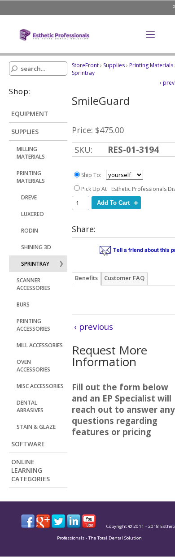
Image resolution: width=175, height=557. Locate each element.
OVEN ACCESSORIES (33, 365)
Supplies (114, 65)
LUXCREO (32, 214)
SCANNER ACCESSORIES (33, 284)
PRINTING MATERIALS (31, 177)
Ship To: (91, 175)
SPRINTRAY (35, 264)
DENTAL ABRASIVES (30, 406)
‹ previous (93, 326)
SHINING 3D (36, 247)
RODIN (29, 230)
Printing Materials (151, 65)
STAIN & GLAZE (36, 427)
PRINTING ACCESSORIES (33, 324)
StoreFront (85, 65)
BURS (23, 304)
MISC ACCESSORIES (40, 386)
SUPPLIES (25, 131)
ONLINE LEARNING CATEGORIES (30, 470)
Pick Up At (94, 189)
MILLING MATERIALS (31, 152)
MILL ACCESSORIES (40, 345)
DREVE (29, 197)
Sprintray (83, 73)
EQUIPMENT (29, 113)
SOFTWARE (28, 444)
